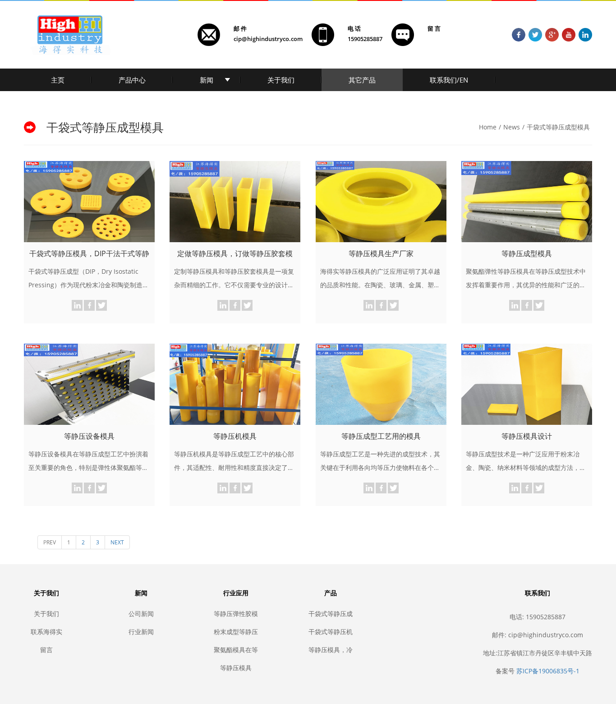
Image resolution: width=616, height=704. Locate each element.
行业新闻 (141, 631)
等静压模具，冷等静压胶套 (330, 649)
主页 (57, 79)
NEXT (117, 542)
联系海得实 (46, 631)
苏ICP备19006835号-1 (547, 671)
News (511, 127)
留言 (46, 649)
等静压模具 (236, 667)
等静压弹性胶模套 (236, 613)
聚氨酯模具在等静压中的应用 (236, 649)
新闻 (206, 79)
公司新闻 (141, 613)
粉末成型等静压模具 (236, 631)
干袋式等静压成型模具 (558, 127)
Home (487, 127)
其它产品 (362, 79)
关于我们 (280, 79)
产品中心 (132, 79)
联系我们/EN (449, 79)
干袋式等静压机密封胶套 (330, 631)
